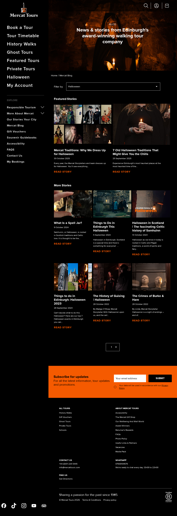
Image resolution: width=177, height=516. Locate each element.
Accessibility (16, 144)
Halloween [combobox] (74, 86)
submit (160, 378)
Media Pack (120, 451)
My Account (20, 85)
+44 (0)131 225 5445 (68, 464)
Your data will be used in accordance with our (143, 387)
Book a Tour (20, 27)
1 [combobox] (111, 347)
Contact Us (14, 156)
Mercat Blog (15, 125)
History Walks (21, 44)
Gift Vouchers (16, 131)
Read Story (63, 171)
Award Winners (122, 426)
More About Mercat (20, 113)
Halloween (18, 77)
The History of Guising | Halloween (109, 298)
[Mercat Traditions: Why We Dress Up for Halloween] (82, 124)
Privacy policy (109, 500)
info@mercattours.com (69, 467)
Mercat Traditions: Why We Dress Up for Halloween (80, 152)
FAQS (11, 150)
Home (54, 75)
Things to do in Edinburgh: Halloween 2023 (69, 299)
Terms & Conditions (91, 500)
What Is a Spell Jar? (68, 223)
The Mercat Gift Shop (125, 417)
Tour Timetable (23, 35)
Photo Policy (121, 438)
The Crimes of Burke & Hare (148, 298)
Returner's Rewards (124, 430)
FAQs (118, 434)
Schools (63, 430)
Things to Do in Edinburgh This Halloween (104, 226)
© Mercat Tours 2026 (69, 500)
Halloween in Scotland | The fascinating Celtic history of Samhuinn (148, 226)
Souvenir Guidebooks (22, 138)
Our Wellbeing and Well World (129, 421)
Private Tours (21, 68)
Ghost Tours (20, 52)
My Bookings (16, 162)
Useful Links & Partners (126, 443)
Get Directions (66, 479)
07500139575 (121, 464)
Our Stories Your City (21, 119)
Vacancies (120, 447)
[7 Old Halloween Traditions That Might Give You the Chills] (141, 124)
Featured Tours (23, 60)
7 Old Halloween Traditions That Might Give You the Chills (135, 152)
